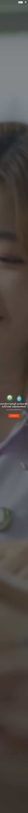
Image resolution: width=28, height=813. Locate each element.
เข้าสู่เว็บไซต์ (14, 416)
